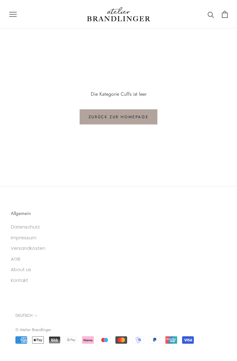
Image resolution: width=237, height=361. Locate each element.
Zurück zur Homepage (118, 117)
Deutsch (23, 315)
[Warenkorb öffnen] (225, 14)
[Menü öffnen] (13, 14)
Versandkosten (28, 248)
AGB (15, 259)
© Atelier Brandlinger (33, 330)
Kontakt (19, 280)
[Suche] (211, 14)
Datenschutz (25, 227)
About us (21, 269)
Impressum (23, 237)
